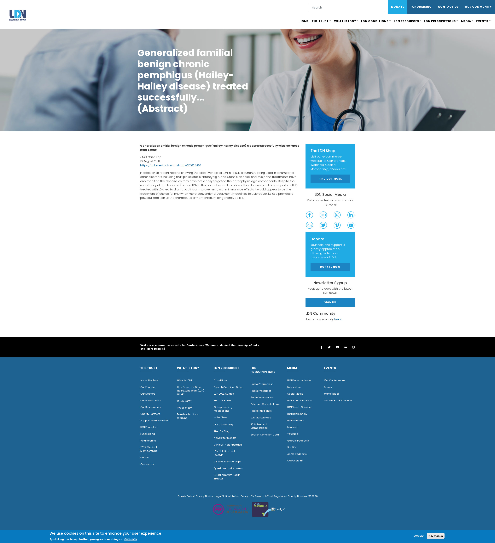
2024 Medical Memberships (148, 449)
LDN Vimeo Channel (299, 407)
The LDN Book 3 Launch (338, 400)
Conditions (220, 380)
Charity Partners (150, 414)
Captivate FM (295, 460)
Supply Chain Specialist (154, 420)
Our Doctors (147, 393)
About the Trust (149, 380)
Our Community (223, 424)
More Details (155, 348)
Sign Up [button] (330, 302)
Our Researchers (150, 407)
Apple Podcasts (297, 454)
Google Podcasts (298, 440)
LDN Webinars (295, 420)
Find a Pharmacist (262, 384)
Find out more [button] (330, 179)
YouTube (292, 433)
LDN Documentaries (299, 380)
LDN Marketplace (261, 417)
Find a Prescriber (261, 390)
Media (466, 21)
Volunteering (148, 440)
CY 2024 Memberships (227, 461)
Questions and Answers (228, 468)
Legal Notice (222, 496)
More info (130, 539)
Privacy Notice (204, 496)
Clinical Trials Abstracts (228, 444)
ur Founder (149, 387)
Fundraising (421, 7)
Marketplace (332, 393)
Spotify (291, 447)
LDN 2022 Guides (224, 393)
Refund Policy (240, 496)
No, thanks (435, 535)
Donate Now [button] (330, 267)
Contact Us (448, 7)
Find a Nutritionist (261, 410)
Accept (419, 536)
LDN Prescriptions (440, 21)
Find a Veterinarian (262, 397)
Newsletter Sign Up (225, 438)
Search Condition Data (228, 387)
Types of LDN (185, 407)
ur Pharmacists (151, 400)
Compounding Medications (223, 408)
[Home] (17, 15)
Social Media (295, 393)
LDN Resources (406, 21)
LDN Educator (148, 427)
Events (482, 21)
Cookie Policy (186, 496)
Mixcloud (292, 427)
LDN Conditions (374, 21)
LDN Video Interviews (299, 400)
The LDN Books (222, 400)
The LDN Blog (222, 431)
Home (304, 21)
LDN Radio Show (297, 414)
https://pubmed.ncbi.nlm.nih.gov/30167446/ (170, 165)
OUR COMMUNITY (478, 7)
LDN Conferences (334, 380)
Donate (397, 7)
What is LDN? (345, 21)
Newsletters (294, 387)
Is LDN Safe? (184, 401)
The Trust (320, 21)
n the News (221, 417)
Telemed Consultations (265, 404)
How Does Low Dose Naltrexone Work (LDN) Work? (190, 391)
